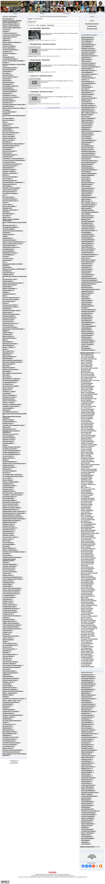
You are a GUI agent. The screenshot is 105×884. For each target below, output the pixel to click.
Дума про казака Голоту (10, 200)
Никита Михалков (86, 247)
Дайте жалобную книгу (10, 165)
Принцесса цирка (8, 524)
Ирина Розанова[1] (86, 610)
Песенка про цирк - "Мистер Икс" (40, 60)
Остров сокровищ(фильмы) (11, 454)
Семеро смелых (8, 575)
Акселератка (6, 44)
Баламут (5, 62)
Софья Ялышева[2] (87, 481)
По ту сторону (7, 478)
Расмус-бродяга (8, 542)
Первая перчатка (8, 465)
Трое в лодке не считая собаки (12, 665)
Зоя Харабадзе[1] (86, 648)
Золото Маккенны (8, 254)
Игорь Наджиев (86, 193)
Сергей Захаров (86, 302)
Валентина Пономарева (88, 169)
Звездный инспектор (9, 245)
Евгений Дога (85, 713)
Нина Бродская (86, 127)
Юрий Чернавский (86, 752)
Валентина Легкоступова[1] (89, 573)
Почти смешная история (10, 504)
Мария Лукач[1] (85, 574)
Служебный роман (8, 595)
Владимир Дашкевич (87, 684)
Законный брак (7, 238)
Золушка (5, 256)
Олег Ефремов (85, 136)
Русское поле (7, 555)
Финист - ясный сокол (9, 693)
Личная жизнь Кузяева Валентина (13, 329)
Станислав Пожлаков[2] (88, 435)
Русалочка (6, 553)
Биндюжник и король (9, 89)
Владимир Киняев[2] (87, 415)
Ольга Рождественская (88, 74)
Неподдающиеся (8, 408)
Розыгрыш (6, 546)
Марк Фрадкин (85, 709)
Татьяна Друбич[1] (86, 525)
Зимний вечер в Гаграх (10, 253)
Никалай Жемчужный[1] (88, 530)
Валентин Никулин (87, 147)
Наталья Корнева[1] (87, 551)
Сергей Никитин (86, 776)
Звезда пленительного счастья (12, 243)
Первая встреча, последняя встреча (14, 463)
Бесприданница (7, 88)
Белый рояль (7, 80)
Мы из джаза (6, 377)
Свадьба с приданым (9, 566)
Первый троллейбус (9, 467)
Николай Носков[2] (86, 428)
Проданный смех (8, 531)
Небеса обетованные (9, 395)
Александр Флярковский (88, 796)
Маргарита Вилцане (87, 182)
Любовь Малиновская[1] (88, 577)
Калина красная (7, 281)
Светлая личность (8, 569)
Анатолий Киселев (87, 809)
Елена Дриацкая (86, 72)
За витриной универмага (10, 227)
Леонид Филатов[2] (87, 466)
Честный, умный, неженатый (11, 720)
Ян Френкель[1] (85, 645)
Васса (4, 122)
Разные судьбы (7, 539)
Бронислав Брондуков (88, 284)
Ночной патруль (7, 423)
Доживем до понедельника (11, 188)
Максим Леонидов (86, 164)
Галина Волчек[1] (86, 506)
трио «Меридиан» (86, 245)
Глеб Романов (85, 171)
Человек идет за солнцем (10, 711)
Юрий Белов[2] (85, 371)
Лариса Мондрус (86, 92)
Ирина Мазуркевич (87, 241)
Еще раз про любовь (9, 206)
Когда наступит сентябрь (10, 299)
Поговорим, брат (8, 483)
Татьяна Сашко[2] (86, 449)
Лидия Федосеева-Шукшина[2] (90, 464)
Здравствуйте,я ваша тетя (11, 247)
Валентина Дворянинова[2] (89, 394)
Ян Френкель (85, 719)
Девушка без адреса (9, 169)
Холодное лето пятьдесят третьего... (14, 698)
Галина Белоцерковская (88, 280)
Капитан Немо (7, 286)
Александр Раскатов (87, 785)
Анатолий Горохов (87, 135)
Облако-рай (6, 427)
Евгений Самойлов (87, 210)
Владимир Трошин (87, 54)
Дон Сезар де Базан (9, 191)
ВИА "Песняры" (86, 201)
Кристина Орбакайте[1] (88, 596)
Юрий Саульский (86, 731)
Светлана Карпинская (88, 309)
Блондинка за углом (9, 95)
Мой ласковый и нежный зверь (12, 360)
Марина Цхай (85, 219)
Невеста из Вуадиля (9, 400)
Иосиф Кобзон (85, 57)
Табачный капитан (8, 619)
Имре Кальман (85, 687)
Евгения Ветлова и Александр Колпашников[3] (90, 381)
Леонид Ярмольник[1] (87, 666)
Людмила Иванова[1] (87, 535)
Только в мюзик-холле (9, 643)
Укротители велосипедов (10, 678)
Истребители (7, 271)
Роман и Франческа (8, 548)
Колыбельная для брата (10, 307)
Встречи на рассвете (9, 151)
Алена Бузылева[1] (87, 495)
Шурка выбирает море (9, 733)
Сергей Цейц (85, 467)
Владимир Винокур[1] (87, 498)
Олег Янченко (85, 844)
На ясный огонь (7, 384)
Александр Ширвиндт (88, 153)
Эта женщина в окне (9, 741)
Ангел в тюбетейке (8, 48)
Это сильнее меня (8, 746)
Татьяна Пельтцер (86, 252)
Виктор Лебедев (86, 691)
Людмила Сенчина (87, 149)
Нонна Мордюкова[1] (87, 584)
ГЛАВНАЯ (15, 13)
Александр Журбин (87, 685)
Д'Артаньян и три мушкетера (11, 164)
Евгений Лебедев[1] (87, 571)
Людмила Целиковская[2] (89, 469)
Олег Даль (84, 89)
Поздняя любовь (8, 487)
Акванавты (6, 40)
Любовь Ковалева (86, 190)
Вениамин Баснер (86, 724)
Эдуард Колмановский (88, 750)
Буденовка (6, 110)
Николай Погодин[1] (87, 602)
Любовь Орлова (86, 166)
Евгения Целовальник (88, 151)
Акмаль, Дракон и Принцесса (11, 42)
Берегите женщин (8, 82)
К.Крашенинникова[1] (87, 561)
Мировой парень (8, 353)
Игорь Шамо (85, 840)
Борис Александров (87, 766)
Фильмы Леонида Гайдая (10, 24)
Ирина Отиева (85, 199)
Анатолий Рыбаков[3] (87, 357)
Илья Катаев (85, 742)
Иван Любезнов (86, 320)
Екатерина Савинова (87, 341)
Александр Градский (87, 52)
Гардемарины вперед (9, 154)
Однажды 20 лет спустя (10, 434)
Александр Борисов (87, 226)
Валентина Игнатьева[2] (88, 406)
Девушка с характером (10, 173)
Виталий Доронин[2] (87, 397)
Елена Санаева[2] (86, 447)
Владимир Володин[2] (88, 386)
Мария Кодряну (86, 315)
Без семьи (6, 73)
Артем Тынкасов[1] (87, 640)
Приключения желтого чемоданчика (14, 513)
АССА (4, 55)
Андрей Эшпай (85, 781)
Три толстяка (7, 660)
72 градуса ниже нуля (9, 33)
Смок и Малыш (7, 599)
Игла (4, 262)
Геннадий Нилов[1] (86, 593)
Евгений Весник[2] (86, 379)
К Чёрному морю (8, 274)
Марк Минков (85, 693)
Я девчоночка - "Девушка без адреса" (41, 91)
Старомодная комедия (9, 612)
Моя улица (6, 375)
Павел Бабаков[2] (86, 366)
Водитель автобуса (9, 138)
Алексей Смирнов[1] (87, 623)
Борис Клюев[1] (86, 547)
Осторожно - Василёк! (9, 448)
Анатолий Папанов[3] (87, 356)
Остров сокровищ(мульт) (10, 452)
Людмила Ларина (86, 317)
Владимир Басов (86, 223)
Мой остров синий (8, 364)
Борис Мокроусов (86, 744)
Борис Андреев (86, 271)
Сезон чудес (6, 573)
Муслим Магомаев (87, 146)
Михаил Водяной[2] (87, 388)
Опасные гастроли (8, 439)
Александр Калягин (87, 188)
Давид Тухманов (86, 794)
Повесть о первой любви (10, 482)
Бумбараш (6, 113)
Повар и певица (7, 480)
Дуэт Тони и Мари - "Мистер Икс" (40, 28)
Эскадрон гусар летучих (10, 737)
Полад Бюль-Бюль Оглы (89, 160)
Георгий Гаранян (86, 741)
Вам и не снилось (8, 120)
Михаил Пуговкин (86, 114)
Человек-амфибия (8, 709)
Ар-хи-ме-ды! (7, 51)
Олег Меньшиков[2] (87, 424)
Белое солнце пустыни (10, 77)
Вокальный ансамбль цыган (90, 289)
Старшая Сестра (8, 614)
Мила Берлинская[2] (87, 372)
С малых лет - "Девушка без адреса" (41, 75)
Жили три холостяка (9, 225)
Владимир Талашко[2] (87, 458)
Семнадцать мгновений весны (12, 577)
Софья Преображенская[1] (89, 605)
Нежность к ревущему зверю (11, 404)
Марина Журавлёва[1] (87, 532)
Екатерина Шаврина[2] (88, 472)
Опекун (5, 445)
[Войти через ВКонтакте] (86, 866)
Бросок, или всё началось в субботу (14, 108)
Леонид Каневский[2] (87, 411)
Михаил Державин (87, 293)
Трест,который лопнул (9, 654)
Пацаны (5, 459)
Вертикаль (6, 125)
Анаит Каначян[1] (86, 539)
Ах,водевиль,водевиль (10, 59)
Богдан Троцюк (86, 798)
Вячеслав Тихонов (87, 215)
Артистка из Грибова (9, 53)
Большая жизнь (7, 99)
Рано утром (6, 540)
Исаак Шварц (85, 700)
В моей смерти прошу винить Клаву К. (14, 115)
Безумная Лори (7, 75)
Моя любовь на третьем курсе (12, 373)
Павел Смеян (85, 61)
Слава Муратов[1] (86, 587)
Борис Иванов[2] (86, 405)
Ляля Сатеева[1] (86, 617)
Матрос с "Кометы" (8, 347)
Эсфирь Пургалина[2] (87, 441)
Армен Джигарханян (87, 111)
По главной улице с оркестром (12, 474)
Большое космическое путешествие (14, 104)
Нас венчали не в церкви (10, 386)
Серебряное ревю (8, 582)
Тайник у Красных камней (10, 623)
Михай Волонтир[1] (87, 504)
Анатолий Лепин (86, 720)
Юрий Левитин (85, 800)
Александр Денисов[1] (88, 519)
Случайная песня (92, 26)
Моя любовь (6, 371)
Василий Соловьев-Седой (89, 792)
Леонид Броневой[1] (87, 493)
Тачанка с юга (7, 632)
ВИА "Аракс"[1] (85, 487)
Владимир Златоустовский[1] (90, 533)
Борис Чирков (85, 181)
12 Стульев (6, 29)
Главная (30, 18)
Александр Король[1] (87, 555)
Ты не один (6, 669)
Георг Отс (84, 79)
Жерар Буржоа (85, 726)
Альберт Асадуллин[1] (88, 489)
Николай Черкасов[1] (87, 653)
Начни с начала (7, 388)
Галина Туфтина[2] (86, 460)
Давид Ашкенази (86, 803)
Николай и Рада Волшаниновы (90, 131)
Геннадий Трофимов (87, 65)
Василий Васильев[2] (87, 374)
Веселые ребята (8, 131)
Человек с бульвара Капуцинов (12, 715)
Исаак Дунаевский (87, 715)
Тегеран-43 (6, 634)
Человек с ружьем (8, 717)
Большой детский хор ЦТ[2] (89, 368)
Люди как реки (7, 334)
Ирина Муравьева (86, 192)
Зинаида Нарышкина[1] (88, 590)
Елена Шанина (85, 348)
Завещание (6, 232)
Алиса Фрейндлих (87, 81)
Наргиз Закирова (86, 300)
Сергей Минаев (86, 324)
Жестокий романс (8, 213)
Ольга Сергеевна (8, 436)
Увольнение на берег (9, 671)
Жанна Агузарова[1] (87, 483)
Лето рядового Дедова (9, 327)
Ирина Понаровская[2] (88, 437)
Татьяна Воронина (87, 234)
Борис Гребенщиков (87, 823)
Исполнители (67, 13)
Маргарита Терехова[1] (88, 636)
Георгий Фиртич (86, 761)
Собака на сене (7, 601)
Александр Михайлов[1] (88, 579)
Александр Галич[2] (87, 389)
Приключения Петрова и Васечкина (13, 518)
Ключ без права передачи (10, 297)
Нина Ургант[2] (85, 463)
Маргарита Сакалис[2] (87, 446)
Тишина (5, 641)
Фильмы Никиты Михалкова (11, 27)
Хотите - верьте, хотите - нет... (12, 700)
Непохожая (6, 410)
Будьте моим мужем (9, 112)
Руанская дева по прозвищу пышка (13, 551)
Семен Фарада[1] (86, 642)
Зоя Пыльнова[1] (86, 607)
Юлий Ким (84, 827)
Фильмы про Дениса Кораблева (12, 691)
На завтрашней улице (9, 382)
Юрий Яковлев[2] (86, 480)
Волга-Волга (6, 142)
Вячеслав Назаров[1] (87, 588)
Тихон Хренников (86, 722)
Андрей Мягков (86, 328)
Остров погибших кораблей (11, 450)
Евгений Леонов (86, 318)
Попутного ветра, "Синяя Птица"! (13, 493)
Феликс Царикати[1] (87, 651)
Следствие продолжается (11, 593)
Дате (38, 25)
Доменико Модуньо (87, 763)
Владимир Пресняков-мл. (89, 254)
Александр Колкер (87, 717)
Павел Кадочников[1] (87, 536)
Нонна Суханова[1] (86, 631)
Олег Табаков (85, 214)
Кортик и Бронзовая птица (10, 314)
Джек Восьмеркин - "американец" (13, 182)
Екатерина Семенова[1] (88, 622)
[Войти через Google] (97, 866)
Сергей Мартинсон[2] (87, 423)
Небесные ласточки (9, 397)
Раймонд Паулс (86, 768)
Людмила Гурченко (87, 48)
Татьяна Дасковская (87, 77)
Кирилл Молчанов (86, 757)
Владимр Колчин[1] (87, 550)
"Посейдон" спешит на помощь (12, 494)
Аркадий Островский (87, 777)
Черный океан (7, 718)
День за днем (7, 178)
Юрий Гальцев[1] (86, 509)
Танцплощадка (7, 630)
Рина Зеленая (85, 186)
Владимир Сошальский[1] (89, 626)
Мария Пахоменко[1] (87, 599)
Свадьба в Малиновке (9, 564)
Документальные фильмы (11, 752)
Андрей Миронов (86, 46)
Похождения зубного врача (11, 502)
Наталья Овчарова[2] (87, 429)
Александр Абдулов (87, 155)
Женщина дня (7, 208)
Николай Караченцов (87, 44)
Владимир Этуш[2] (86, 478)
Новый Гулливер (8, 419)
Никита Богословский (88, 698)
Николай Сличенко (87, 94)
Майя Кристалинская (87, 105)
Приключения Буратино (10, 509)
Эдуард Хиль (85, 179)
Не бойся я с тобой (8, 391)
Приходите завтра (8, 526)
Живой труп (6, 217)
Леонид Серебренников (88, 173)
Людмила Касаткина (87, 311)
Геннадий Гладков (86, 291)
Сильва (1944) (7, 584)
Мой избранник (7, 358)
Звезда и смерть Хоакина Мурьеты (13, 242)
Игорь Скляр (85, 258)
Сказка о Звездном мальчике (11, 588)
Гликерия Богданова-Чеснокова (91, 282)
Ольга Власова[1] (86, 503)
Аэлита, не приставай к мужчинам (13, 60)
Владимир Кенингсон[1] (88, 544)
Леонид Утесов (85, 96)
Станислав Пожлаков (87, 812)
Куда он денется (8, 321)
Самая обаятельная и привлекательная (9, 559)
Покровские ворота (8, 491)
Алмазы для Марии (8, 46)
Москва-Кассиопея (8, 367)
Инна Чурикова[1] (86, 654)
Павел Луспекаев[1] (87, 576)
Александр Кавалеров (88, 140)
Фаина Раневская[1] (87, 608)
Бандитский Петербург (10, 67)
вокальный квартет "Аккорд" (90, 157)
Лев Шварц (84, 842)
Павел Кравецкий (86, 120)
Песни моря (6, 469)
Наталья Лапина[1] (86, 570)
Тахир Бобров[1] (86, 490)
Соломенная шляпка (9, 606)
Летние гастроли (8, 325)
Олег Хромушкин (86, 836)
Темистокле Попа (86, 708)
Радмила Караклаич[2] (88, 412)
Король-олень (7, 312)
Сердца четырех (8, 580)
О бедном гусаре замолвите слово (13, 425)
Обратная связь (91, 857)
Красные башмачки (8, 318)
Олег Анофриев (86, 41)
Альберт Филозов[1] (87, 643)
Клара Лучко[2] (85, 420)
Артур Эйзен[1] (85, 665)
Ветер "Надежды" (8, 134)
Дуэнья (5, 202)
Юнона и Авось (7, 748)
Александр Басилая (87, 755)
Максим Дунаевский (87, 676)
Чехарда (5, 722)
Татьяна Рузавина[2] (87, 613)
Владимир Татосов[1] (87, 634)
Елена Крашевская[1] (87, 559)
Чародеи (5, 707)
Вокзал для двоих (8, 140)
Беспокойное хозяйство (10, 86)
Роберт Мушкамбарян (88, 326)
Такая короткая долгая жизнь (11, 628)
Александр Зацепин (87, 678)
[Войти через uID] (83, 866)
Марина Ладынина (87, 122)
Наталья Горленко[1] (87, 516)
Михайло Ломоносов (9, 356)
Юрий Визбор (85, 129)
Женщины (6, 211)
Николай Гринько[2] (87, 518)
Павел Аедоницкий (87, 818)
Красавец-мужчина (8, 316)
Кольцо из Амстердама (10, 305)
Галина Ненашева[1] (87, 591)
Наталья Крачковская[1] (88, 558)
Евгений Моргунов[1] (87, 582)
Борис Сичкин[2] (86, 455)
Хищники (5, 696)
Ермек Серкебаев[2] (87, 452)
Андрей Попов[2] (86, 438)
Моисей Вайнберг (86, 772)
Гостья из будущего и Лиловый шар (13, 160)
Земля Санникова (8, 251)
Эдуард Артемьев (86, 739)
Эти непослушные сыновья (11, 742)
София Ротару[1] (86, 611)
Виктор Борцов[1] (86, 492)
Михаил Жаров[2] (86, 400)
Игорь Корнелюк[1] (86, 553)
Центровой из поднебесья (10, 702)
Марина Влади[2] (86, 385)
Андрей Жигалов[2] (87, 403)
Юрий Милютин (86, 735)
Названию (43, 25)
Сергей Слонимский (87, 816)
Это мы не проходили (9, 744)
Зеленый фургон (8, 249)
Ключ (4, 295)
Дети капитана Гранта (9, 180)
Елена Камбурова (86, 39)
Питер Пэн (6, 472)
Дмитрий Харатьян (87, 109)
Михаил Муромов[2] (87, 426)
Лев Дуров (84, 296)
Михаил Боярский (86, 37)
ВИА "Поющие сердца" (88, 203)
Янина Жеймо (85, 298)
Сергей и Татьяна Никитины (89, 66)
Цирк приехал (7, 706)
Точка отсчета (7, 647)
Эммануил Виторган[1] (88, 499)
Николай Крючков (86, 142)
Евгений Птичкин (86, 746)
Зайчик (5, 236)
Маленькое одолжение (10, 343)
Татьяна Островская (87, 704)
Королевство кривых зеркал (11, 310)
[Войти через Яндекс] (93, 866)
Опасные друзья (8, 441)
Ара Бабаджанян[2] (87, 365)
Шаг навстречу (7, 726)
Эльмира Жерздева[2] (87, 401)
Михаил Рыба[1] (86, 614)
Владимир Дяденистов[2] (88, 398)
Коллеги (5, 303)
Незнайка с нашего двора (10, 406)
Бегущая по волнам (9, 69)
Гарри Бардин (85, 272)
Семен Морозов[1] (86, 585)
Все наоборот (7, 149)
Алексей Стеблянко (87, 256)
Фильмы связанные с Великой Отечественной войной (12, 21)
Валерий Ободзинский (88, 197)
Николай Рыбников (87, 206)
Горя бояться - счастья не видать (13, 158)
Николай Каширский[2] (88, 414)
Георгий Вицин (85, 232)
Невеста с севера (8, 402)
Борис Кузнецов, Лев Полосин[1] (87, 564)
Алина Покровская (87, 333)
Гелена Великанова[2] (87, 375)
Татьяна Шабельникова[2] (89, 470)
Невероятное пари (8, 399)
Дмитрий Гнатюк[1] (86, 513)
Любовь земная (7, 332)
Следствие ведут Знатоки (10, 592)
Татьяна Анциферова (87, 83)
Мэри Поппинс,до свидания (11, 378)
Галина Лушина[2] (86, 421)
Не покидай (6, 393)
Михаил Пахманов (87, 331)
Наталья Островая (87, 250)
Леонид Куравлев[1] (87, 567)
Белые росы (6, 78)
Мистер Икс (6, 354)
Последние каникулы (9, 496)
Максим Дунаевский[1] (88, 527)
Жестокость (6, 215)
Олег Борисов (85, 101)
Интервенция (7, 267)
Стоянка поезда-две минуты (11, 615)
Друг (4, 195)
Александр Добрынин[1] (88, 524)
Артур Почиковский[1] (87, 603)
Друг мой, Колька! (8, 197)
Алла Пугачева (86, 43)
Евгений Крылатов (87, 680)
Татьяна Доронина (87, 103)
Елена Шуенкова (86, 269)
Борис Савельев (86, 779)
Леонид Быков (85, 285)
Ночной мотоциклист (9, 421)
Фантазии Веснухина (9, 687)
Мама (4, 340)
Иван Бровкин (7, 260)
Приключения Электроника (11, 520)
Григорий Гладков (86, 748)
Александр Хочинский (88, 98)
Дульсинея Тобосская (9, 199)
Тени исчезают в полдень (10, 636)
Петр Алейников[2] (86, 362)
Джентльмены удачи (9, 184)
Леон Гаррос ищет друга (10, 323)
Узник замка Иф (7, 676)
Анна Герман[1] (85, 512)
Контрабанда (6, 308)
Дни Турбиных (7, 186)
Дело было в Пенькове (10, 177)
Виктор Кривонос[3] (87, 354)
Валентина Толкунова (88, 70)
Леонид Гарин (85, 774)
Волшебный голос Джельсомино (13, 143)
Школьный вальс (8, 730)
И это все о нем (7, 258)
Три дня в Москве (8, 656)
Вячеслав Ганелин (87, 788)
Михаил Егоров (86, 304)
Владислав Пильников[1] (88, 600)
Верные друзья (7, 124)
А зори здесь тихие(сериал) (11, 35)
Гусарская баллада (9, 162)
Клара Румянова (86, 68)
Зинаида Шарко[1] (86, 657)
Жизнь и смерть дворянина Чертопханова (11, 219)
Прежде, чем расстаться (10, 505)
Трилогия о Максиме (9, 663)
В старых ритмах (8, 118)
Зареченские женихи (9, 240)
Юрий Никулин (85, 195)
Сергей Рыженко (86, 339)
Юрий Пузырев (86, 337)
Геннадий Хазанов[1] (87, 646)
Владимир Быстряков (88, 711)
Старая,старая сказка (9, 610)
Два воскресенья (8, 167)
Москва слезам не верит (10, 369)
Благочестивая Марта (9, 91)
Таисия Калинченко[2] (87, 409)
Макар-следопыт (8, 336)
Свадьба (5, 562)
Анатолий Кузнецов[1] (87, 562)
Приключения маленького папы (12, 517)
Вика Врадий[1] (85, 507)
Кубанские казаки (8, 319)
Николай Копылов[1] (87, 556)
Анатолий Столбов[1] (87, 630)
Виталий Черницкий (87, 221)
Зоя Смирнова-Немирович (89, 212)
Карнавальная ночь (8, 294)
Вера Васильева (86, 287)
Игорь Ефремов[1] (86, 528)
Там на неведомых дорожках (11, 625)
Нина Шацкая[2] (86, 473)
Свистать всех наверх (9, 571)
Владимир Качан (86, 313)
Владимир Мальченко (88, 107)
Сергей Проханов (86, 335)
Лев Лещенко (85, 144)
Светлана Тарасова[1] (87, 633)
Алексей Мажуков (86, 829)
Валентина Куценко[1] (87, 568)
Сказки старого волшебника (11, 590)
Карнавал (5, 292)
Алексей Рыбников (87, 682)
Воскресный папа (8, 147)
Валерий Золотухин (87, 90)
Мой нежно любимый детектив (12, 362)
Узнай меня (6, 674)
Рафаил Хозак (85, 834)
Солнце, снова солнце (9, 604)
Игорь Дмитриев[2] (86, 395)
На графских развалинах (10, 380)
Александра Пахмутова (88, 737)
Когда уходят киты (8, 301)
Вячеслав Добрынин (87, 790)
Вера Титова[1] (85, 637)
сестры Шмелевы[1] (87, 660)
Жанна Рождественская (88, 55)
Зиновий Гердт (85, 76)
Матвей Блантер (86, 822)
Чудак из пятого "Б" (9, 724)
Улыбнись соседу (8, 682)
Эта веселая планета (9, 739)
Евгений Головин (86, 184)
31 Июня (5, 31)
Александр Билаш (87, 805)
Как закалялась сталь (9, 279)
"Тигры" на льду (8, 638)
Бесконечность (7, 84)
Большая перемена (8, 100)
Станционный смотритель (10, 608)
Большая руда (7, 102)
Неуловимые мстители (10, 411)
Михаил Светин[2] (86, 451)
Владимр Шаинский (87, 689)
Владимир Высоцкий (87, 50)
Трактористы (6, 650)
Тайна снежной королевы (10, 626)
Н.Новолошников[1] (87, 594)
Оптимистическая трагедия (11, 447)
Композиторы (92, 13)
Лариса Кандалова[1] (87, 541)
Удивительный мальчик (10, 672)
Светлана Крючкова (87, 239)
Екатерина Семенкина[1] (88, 620)
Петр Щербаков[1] (86, 663)
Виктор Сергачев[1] (87, 619)
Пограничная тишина (9, 485)
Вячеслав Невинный (87, 249)
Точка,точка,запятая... (9, 649)
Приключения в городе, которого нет (14, 511)
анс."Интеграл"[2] (86, 408)
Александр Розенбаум (88, 204)
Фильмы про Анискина (9, 689)
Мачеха (5, 349)
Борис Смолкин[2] (86, 457)
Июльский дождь (8, 272)
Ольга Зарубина (86, 138)
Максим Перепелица (9, 338)
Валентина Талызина (87, 260)
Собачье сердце (8, 603)
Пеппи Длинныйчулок (9, 461)
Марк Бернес (85, 85)
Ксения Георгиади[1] (87, 510)
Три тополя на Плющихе (10, 661)
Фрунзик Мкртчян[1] (87, 580)
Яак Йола (84, 307)
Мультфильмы (7, 19)
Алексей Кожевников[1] (88, 548)
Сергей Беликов (86, 125)
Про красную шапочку (9, 528)
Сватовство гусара (8, 568)
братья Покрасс (86, 783)
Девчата (5, 175)
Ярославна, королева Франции (12, 750)
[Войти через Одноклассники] (100, 866)
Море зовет (6, 365)
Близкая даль (7, 93)
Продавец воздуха (8, 529)
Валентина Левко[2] (87, 418)
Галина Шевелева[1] (87, 659)
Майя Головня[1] (86, 515)
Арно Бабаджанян (86, 820)
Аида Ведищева (86, 87)
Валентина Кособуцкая (88, 162)
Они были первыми (8, 437)
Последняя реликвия (9, 500)
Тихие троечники (8, 639)
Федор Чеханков (86, 265)
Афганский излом (8, 57)
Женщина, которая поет (10, 210)
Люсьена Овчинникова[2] (88, 431)
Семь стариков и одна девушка (12, 579)
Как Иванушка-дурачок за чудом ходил (14, 276)
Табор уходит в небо (9, 621)
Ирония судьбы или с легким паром (13, 269)
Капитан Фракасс (8, 290)
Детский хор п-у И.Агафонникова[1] (87, 521)
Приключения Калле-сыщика (11, 515)
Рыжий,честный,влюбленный (12, 557)
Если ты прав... (7, 204)
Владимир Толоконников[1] (89, 639)
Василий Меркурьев (87, 322)
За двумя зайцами (8, 229)
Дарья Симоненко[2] (87, 454)
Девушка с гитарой (8, 171)
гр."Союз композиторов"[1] (89, 628)
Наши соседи (7, 389)
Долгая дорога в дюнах (10, 189)
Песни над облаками (9, 471)
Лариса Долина (86, 59)
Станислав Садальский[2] (89, 444)
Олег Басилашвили (87, 274)
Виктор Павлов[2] (86, 432)
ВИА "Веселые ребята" (88, 230)
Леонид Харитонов (87, 217)
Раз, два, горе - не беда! (10, 537)
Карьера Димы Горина (9, 284)
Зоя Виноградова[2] (87, 383)
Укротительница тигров (10, 680)
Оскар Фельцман (86, 770)
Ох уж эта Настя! (8, 456)
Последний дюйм (8, 498)
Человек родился (8, 713)
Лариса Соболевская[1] (88, 625)
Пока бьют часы (7, 489)
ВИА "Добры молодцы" (88, 112)
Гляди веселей (7, 156)
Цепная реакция (7, 704)
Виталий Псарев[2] (86, 440)
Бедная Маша (7, 71)
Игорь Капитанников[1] (88, 542)
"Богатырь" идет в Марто (10, 97)
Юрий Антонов (85, 100)
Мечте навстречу (8, 351)
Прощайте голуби (8, 535)
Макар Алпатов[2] (86, 363)
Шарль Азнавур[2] (86, 360)
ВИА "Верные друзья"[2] (88, 377)
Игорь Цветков (85, 765)
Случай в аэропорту (9, 597)
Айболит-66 (6, 38)
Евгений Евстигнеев (87, 236)
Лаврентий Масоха (87, 243)
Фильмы (42, 13)
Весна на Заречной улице (10, 132)
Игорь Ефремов (86, 702)
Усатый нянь (6, 684)
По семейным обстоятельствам (12, 476)
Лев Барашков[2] (86, 369)
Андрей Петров (86, 696)
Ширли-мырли (7, 728)
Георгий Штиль (86, 267)
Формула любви (8, 695)
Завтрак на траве (8, 234)
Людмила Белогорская (88, 278)
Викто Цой (84, 346)
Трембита (5, 652)
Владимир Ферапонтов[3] (88, 359)
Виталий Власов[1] (87, 501)
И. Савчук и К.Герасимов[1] (89, 616)
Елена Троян (85, 177)
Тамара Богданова (87, 225)
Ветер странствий (8, 136)
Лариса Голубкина (86, 133)
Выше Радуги (7, 153)
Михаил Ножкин (86, 330)
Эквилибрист (7, 735)
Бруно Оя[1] (84, 597)
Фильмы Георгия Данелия (10, 25)
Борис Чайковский (86, 787)
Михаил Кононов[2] (86, 417)
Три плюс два (7, 658)
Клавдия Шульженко (87, 350)
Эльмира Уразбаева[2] (88, 461)
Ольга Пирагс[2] (86, 434)
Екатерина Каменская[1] (88, 538)
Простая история (8, 533)
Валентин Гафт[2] (86, 391)
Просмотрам (50, 25)
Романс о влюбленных (10, 550)
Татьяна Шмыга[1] (86, 662)
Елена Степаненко (87, 344)
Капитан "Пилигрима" (9, 288)
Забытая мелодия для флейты (12, 230)
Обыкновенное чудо (9, 429)
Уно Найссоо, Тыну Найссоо (89, 811)
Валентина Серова (87, 342)
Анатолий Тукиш (86, 263)
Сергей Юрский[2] (86, 477)
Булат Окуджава (86, 123)
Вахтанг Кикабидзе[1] (87, 545)
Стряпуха (5, 617)
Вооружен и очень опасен (10, 145)
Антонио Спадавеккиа (88, 831)
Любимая (5, 330)
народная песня (86, 759)
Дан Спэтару (85, 116)
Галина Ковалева (86, 238)
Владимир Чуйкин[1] (87, 656)
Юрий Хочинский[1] (87, 649)
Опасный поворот (8, 443)
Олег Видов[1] (85, 496)
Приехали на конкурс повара (11, 507)
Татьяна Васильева (87, 228)
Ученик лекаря (7, 685)
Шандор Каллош (86, 825)
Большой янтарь (8, 106)
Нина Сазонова (86, 208)
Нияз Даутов (85, 295)
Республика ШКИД (8, 544)
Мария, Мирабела (8, 345)
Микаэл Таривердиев (87, 118)
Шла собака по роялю (9, 731)
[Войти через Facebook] (90, 866)
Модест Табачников (87, 833)
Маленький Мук (7, 341)
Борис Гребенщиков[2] (88, 392)
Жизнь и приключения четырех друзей (14, 222)
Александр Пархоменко (10, 49)
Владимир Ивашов (87, 306)
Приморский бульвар (9, 522)
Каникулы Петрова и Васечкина (12, 283)
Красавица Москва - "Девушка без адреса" (43, 44)
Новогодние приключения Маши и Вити (14, 413)
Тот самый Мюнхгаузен (10, 645)
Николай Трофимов (87, 175)
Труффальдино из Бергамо (11, 667)
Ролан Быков (85, 158)
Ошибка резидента (8, 458)
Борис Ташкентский (87, 261)
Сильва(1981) (7, 586)
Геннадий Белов (86, 276)
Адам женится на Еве (9, 37)
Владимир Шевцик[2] (87, 475)
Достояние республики (10, 193)
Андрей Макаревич (87, 168)
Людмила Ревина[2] (87, 443)
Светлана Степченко (87, 63)
